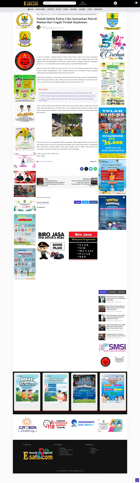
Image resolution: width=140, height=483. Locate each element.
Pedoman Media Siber (66, 454)
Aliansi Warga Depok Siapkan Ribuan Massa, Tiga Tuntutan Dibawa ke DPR (115, 307)
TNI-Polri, (62, 28)
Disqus (85, 202)
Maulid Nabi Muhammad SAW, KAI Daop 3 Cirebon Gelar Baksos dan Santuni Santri (115, 326)
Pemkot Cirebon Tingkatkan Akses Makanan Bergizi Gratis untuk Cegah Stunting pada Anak (68, 96)
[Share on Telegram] (91, 169)
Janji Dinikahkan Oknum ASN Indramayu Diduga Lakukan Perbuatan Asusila (115, 317)
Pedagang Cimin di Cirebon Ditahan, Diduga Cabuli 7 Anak (116, 335)
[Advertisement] (25, 311)
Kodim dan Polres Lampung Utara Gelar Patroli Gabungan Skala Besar (115, 298)
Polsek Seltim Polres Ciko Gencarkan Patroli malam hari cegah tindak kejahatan (67, 20)
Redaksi (93, 451)
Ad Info (93, 453)
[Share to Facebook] (82, 169)
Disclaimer (63, 448)
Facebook (93, 202)
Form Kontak (94, 450)
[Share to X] (86, 169)
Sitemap (93, 448)
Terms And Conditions (66, 450)
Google (77, 202)
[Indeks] (115, 3)
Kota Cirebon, (56, 28)
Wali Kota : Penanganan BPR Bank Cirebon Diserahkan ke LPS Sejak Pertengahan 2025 (66, 93)
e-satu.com (60, 471)
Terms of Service (65, 453)
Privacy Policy (64, 451)
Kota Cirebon (42, 161)
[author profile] (38, 27)
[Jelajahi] (136, 2)
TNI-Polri (49, 161)
